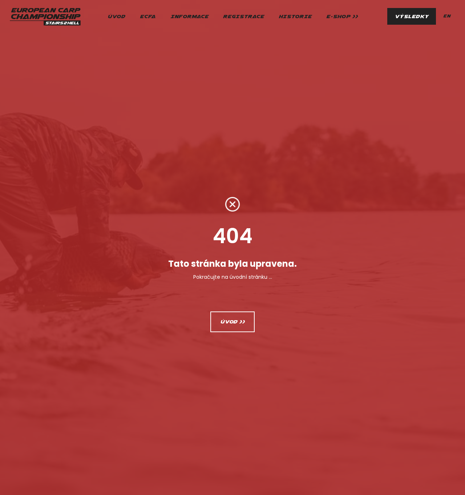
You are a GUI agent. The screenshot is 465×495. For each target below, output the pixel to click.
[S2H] (45, 16)
